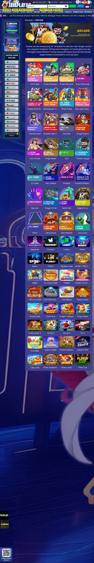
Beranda (29, 20)
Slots (22, 12)
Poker (43, 12)
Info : (5, 15)
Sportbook (6, 12)
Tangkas (68, 12)
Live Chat (53, 2)
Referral (88, 12)
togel (50, 12)
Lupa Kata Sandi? (81, 2)
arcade (37, 12)
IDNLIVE (30, 12)
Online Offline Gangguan (12, 134)
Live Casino (58, 12)
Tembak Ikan (78, 12)
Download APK (40, 2)
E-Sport (16, 12)
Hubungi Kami (67, 2)
